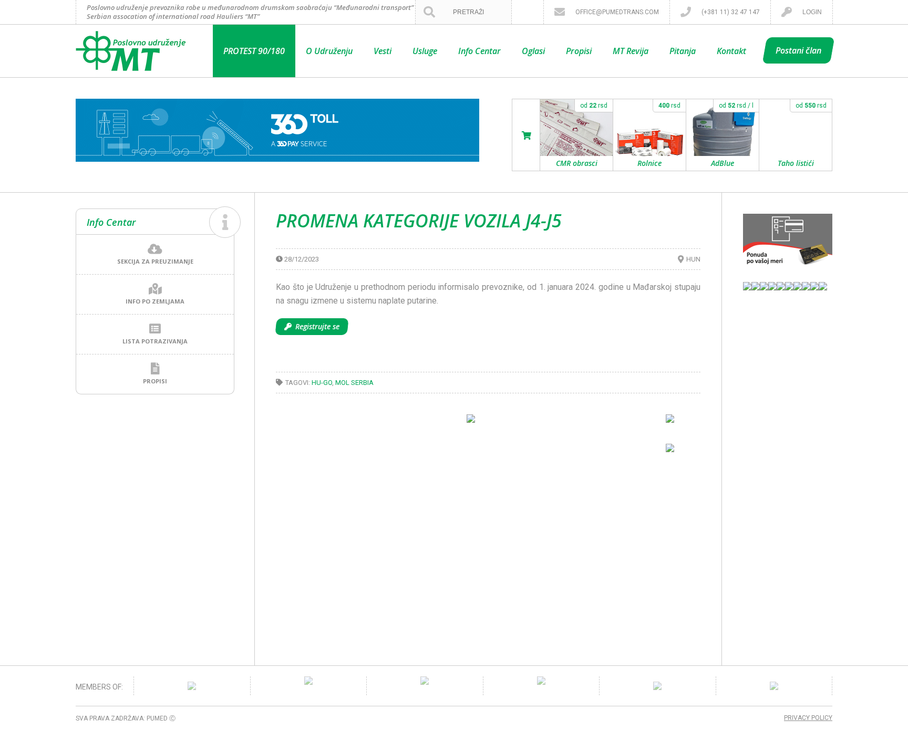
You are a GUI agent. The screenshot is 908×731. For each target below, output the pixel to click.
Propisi (579, 51)
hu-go (322, 383)
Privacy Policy (808, 718)
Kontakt (731, 51)
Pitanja (682, 51)
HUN (693, 259)
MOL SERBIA (354, 383)
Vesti (382, 51)
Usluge (424, 51)
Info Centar (479, 51)
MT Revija (630, 51)
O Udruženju (329, 51)
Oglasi (533, 51)
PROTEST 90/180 (254, 51)
